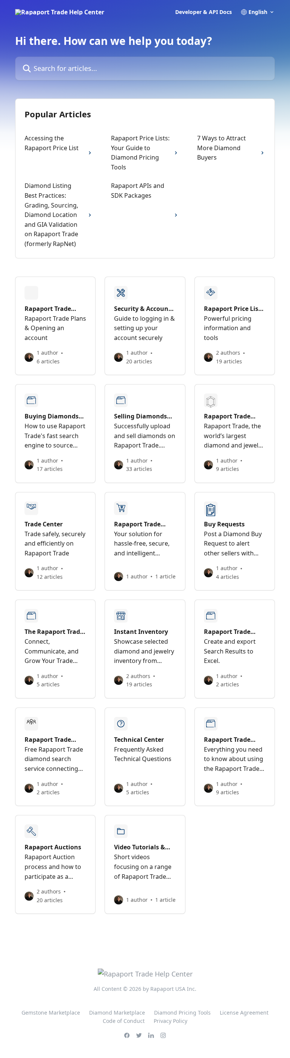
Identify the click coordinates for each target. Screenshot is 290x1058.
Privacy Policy (170, 1020)
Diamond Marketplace (117, 1012)
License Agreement (244, 1012)
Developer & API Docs (203, 12)
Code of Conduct (124, 1020)
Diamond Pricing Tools (182, 1012)
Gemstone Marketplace (51, 1012)
